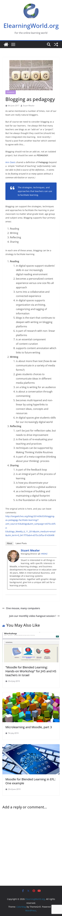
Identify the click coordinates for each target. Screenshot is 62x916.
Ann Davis (10, 162)
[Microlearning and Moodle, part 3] (31, 694)
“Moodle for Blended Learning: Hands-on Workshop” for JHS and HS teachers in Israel (30, 671)
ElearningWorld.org (31, 25)
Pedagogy (11, 92)
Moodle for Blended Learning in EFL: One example (30, 781)
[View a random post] (56, 44)
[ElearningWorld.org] (6, 44)
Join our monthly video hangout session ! (32, 616)
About (9, 543)
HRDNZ (44, 553)
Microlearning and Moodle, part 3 (28, 727)
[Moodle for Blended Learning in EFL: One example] (31, 746)
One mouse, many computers (23, 608)
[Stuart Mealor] (13, 552)
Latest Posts (21, 543)
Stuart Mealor (28, 105)
